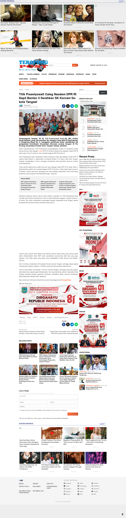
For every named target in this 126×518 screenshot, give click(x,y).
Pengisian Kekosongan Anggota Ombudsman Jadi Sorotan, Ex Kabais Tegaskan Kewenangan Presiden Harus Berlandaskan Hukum (67, 185)
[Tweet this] (68, 106)
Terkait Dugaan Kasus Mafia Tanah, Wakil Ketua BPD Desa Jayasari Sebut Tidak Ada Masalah (64, 331)
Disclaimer (36, 486)
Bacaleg (22, 317)
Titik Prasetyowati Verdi (54, 138)
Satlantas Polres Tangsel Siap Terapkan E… (95, 149)
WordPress (96, 486)
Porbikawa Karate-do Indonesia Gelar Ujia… (94, 135)
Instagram (68, 489)
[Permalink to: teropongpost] (21, 106)
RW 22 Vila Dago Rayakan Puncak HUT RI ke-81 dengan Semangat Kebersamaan (92, 184)
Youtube (96, 491)
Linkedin (82, 489)
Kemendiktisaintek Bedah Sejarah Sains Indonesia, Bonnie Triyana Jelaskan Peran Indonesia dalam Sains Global (48, 379)
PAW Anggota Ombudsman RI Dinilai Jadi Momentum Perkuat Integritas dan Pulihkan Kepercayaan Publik (48, 185)
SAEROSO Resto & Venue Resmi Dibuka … (95, 142)
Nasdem (49, 317)
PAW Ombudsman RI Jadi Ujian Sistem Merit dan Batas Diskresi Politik (28, 356)
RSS (95, 494)
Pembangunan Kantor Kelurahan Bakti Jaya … (95, 121)
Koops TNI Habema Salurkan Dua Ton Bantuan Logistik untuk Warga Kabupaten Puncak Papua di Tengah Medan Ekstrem (69, 379)
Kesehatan (97, 385)
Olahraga (90, 132)
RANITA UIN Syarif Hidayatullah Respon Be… (95, 128)
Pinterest (96, 483)
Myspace (68, 491)
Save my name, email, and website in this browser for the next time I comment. (44, 410)
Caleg (40, 151)
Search (75, 65)
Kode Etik (50, 483)
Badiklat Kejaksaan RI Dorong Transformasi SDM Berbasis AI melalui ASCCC (92, 167)
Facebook (68, 483)
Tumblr (67, 486)
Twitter (81, 483)
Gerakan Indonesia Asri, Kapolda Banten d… (93, 381)
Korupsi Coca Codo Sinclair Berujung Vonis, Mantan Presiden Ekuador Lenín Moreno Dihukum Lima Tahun (85, 83)
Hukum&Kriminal (92, 147)
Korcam (42, 317)
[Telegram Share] (72, 106)
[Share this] (64, 106)
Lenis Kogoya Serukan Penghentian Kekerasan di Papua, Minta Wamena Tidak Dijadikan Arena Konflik (68, 357)
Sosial (89, 125)
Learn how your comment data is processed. (55, 418)
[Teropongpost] (33, 65)
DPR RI (35, 317)
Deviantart (96, 489)
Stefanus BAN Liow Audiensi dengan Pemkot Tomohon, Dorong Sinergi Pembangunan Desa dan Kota (28, 379)
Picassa (68, 494)
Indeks (21, 483)
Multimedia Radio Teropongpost (25, 492)
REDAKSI (35, 483)
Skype (81, 491)
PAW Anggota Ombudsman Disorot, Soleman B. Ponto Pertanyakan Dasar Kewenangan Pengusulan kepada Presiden (28, 185)
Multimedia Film (38, 491)
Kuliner (89, 140)
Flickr (81, 494)
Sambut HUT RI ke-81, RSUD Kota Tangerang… (90, 374)
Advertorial (91, 118)
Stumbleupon (83, 486)
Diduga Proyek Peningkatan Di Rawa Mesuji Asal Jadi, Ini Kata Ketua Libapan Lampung (32, 331)
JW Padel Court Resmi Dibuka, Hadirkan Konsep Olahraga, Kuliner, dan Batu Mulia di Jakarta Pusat (92, 178)
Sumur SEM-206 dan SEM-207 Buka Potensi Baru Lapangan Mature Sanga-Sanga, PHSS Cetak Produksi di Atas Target (92, 161)
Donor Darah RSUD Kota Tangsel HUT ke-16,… (94, 388)
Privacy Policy (24, 486)
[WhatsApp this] (76, 106)
